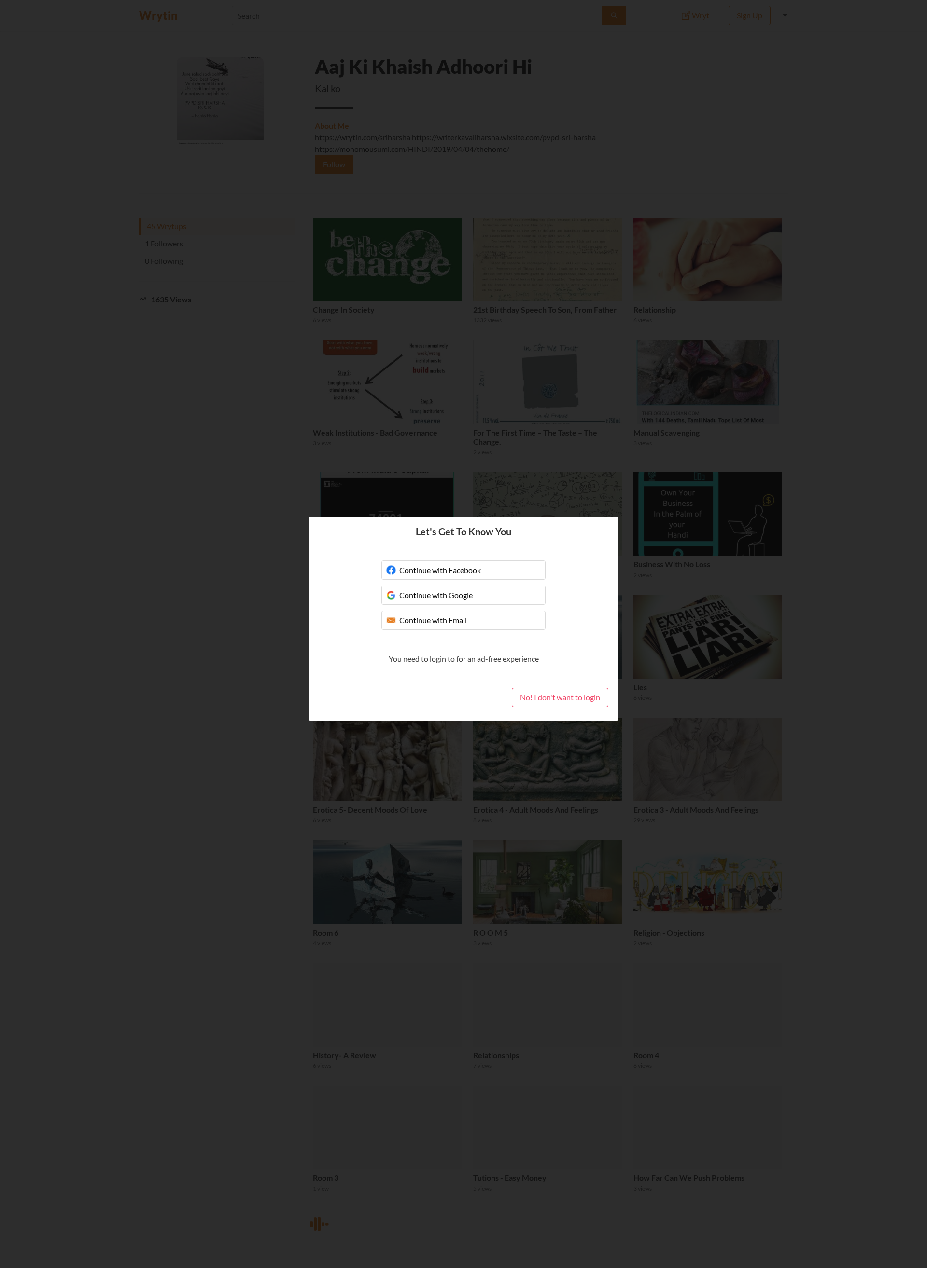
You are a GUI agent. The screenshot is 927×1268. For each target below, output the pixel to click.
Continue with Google (436, 595)
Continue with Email (433, 620)
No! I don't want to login (560, 697)
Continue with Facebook (440, 569)
